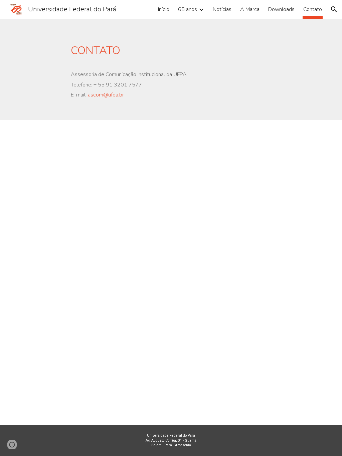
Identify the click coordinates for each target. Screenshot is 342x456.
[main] (157, 69)
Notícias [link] (222, 9)
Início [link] (163, 9)
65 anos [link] (187, 9)
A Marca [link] (250, 9)
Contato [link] (312, 9)
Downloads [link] (281, 9)
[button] (334, 9)
